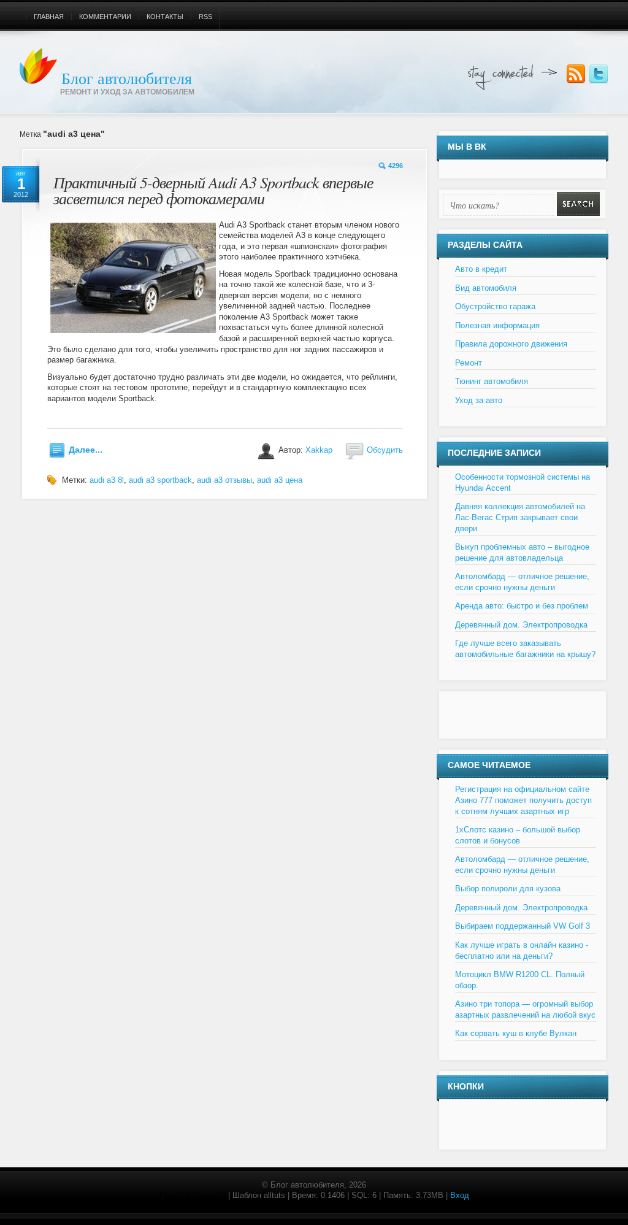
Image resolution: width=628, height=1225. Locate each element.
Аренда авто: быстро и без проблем (521, 605)
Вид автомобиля (485, 288)
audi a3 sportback (160, 480)
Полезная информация (497, 325)
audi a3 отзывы (224, 480)
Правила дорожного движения (511, 343)
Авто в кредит (481, 269)
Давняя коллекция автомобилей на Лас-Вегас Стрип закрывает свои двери (520, 517)
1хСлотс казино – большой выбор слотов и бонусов (517, 835)
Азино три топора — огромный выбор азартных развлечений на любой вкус (525, 1009)
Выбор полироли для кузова (508, 888)
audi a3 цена (279, 480)
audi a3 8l (107, 480)
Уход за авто (478, 400)
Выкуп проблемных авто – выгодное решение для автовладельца (522, 552)
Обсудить (385, 450)
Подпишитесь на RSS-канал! (576, 74)
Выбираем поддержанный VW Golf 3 (522, 926)
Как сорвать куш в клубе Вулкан (515, 1033)
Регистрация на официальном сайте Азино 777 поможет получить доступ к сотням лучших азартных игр (523, 800)
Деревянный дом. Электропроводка (521, 624)
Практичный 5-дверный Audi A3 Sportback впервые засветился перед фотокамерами (213, 190)
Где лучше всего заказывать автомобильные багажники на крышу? (525, 649)
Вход (459, 1195)
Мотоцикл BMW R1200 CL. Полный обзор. (519, 980)
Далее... (85, 450)
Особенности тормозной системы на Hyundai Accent (522, 482)
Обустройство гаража (495, 306)
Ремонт (468, 362)
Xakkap (318, 450)
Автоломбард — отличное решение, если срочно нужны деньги (522, 582)
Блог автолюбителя (126, 77)
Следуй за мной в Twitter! (598, 74)
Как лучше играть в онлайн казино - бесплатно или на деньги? (521, 950)
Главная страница (192, 1195)
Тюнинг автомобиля (491, 381)
